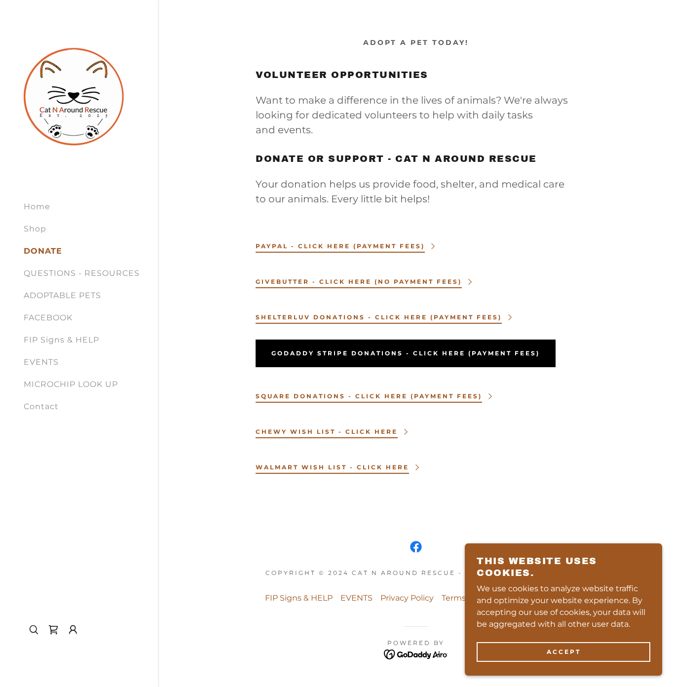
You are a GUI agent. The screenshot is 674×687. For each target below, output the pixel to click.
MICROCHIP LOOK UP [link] (71, 384)
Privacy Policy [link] (407, 598)
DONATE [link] (43, 251)
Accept (564, 651)
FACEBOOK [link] (48, 317)
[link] (74, 96)
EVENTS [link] (41, 362)
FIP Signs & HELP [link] (61, 339)
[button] (73, 630)
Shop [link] (35, 228)
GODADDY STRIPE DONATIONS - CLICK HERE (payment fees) (405, 353)
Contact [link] (41, 406)
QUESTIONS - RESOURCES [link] (82, 273)
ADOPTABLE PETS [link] (62, 295)
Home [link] (37, 206)
